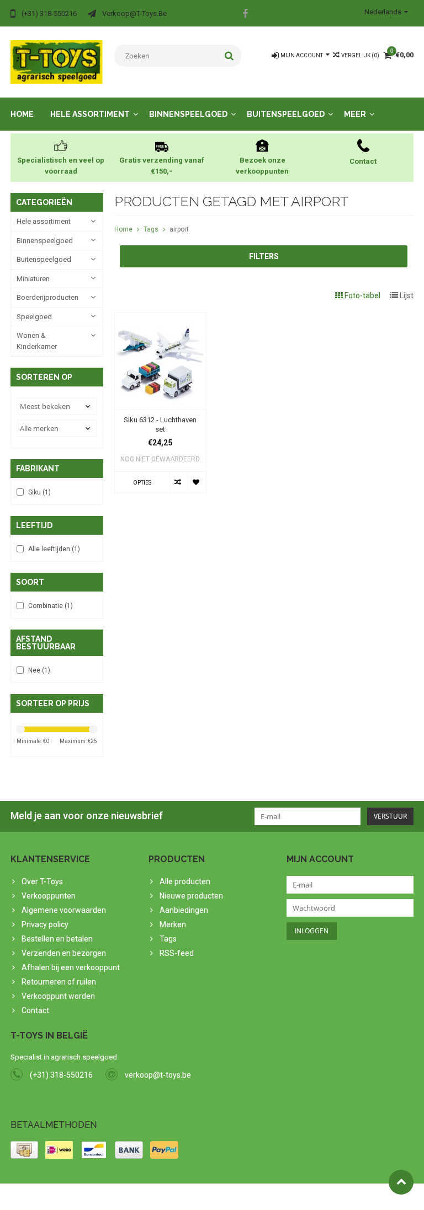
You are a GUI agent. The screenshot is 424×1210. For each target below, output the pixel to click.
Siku (39, 492)
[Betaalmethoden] (24, 1150)
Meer (355, 114)
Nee (39, 670)
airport (179, 229)
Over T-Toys (42, 881)
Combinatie (50, 606)
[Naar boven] (401, 1182)
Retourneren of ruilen (59, 981)
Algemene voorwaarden (64, 910)
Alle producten (185, 881)
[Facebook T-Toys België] (245, 15)
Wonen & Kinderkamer (37, 341)
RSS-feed (177, 953)
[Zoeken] (229, 56)
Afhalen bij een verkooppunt (71, 967)
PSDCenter (155, 1197)
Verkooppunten (49, 895)
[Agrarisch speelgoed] (56, 61)
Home (22, 114)
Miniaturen (33, 279)
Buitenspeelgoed (286, 114)
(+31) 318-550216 (61, 1075)
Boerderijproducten (47, 297)
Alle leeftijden (54, 549)
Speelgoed (34, 317)
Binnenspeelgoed (188, 114)
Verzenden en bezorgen (64, 953)
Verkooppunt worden (58, 996)
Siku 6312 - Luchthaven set (160, 424)
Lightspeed (229, 1197)
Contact (35, 1010)
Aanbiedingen (184, 910)
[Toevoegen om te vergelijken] (178, 482)
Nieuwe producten (191, 895)
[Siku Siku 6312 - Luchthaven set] (160, 318)
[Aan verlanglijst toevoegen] (197, 482)
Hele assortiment (90, 114)
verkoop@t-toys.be (158, 1075)
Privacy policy (45, 924)
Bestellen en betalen (57, 938)
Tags (151, 229)
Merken (173, 924)
